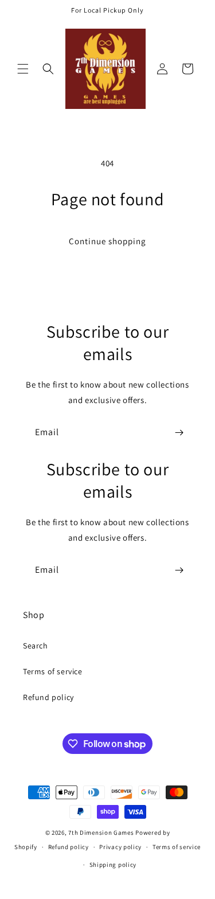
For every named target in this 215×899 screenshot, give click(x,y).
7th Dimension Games (101, 832)
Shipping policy (113, 865)
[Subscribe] (178, 432)
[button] (23, 68)
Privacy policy (120, 847)
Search (35, 645)
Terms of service (53, 671)
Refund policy (48, 697)
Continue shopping (107, 241)
